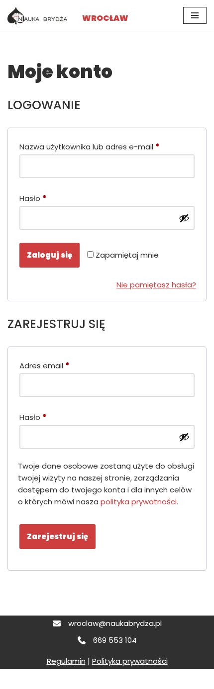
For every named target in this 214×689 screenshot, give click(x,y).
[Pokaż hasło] (184, 217)
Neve (16, 679)
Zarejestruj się (57, 536)
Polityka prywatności (130, 661)
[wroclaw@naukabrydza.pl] (107, 623)
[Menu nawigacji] (195, 15)
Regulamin (66, 661)
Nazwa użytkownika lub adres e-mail (89, 146)
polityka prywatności (139, 501)
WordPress (98, 679)
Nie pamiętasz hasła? (156, 284)
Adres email (44, 365)
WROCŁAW (105, 18)
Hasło (32, 198)
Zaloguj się (49, 255)
